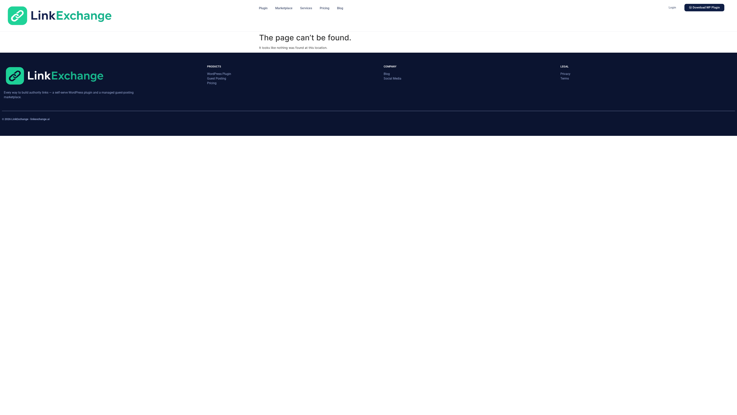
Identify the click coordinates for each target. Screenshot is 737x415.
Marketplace (283, 8)
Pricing (324, 8)
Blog (340, 8)
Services (306, 8)
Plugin (263, 8)
